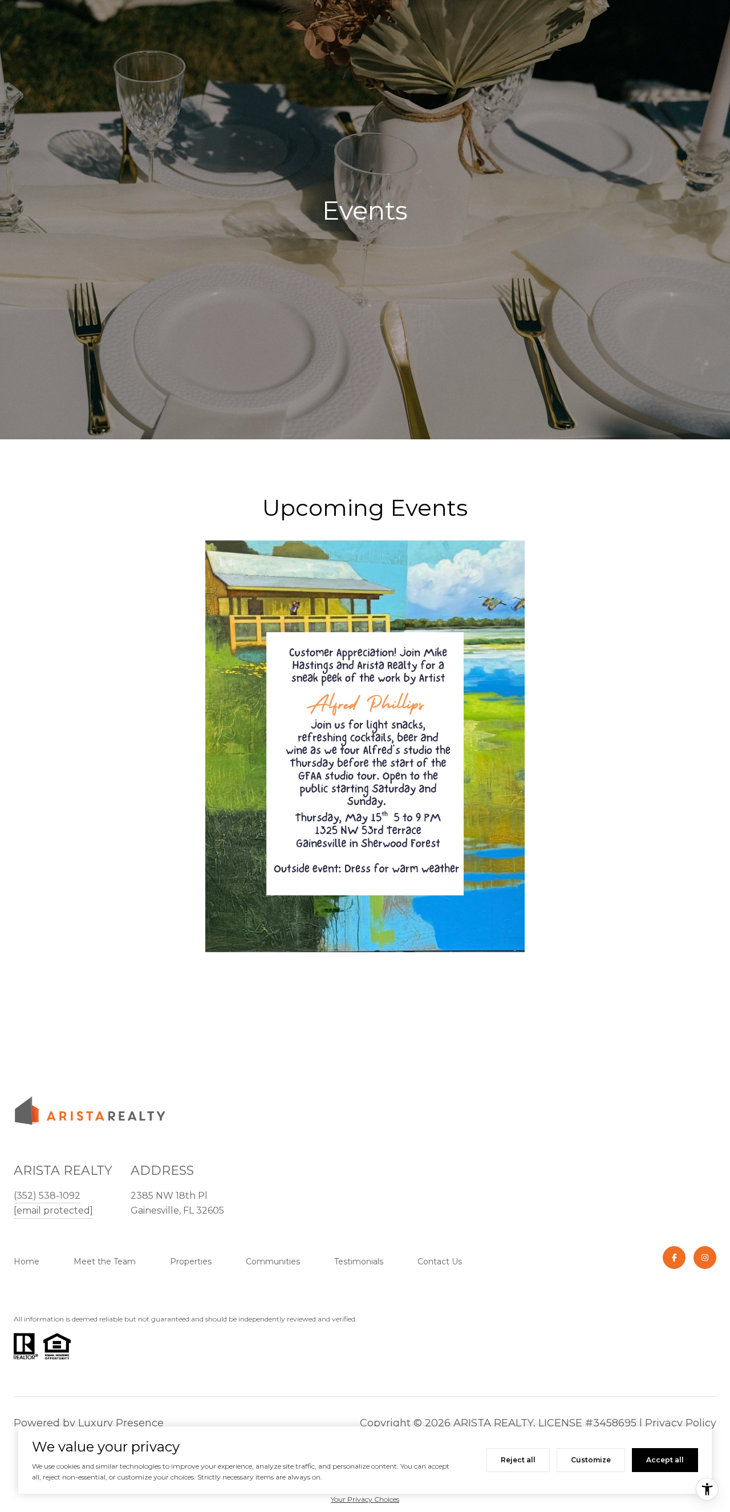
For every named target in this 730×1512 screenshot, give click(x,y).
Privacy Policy (680, 1423)
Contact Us (439, 1261)
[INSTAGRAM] (705, 1257)
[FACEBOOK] (674, 1257)
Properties (191, 1261)
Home (26, 1261)
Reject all (518, 1460)
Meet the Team (105, 1261)
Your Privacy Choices (365, 1499)
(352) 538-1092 (47, 1195)
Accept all (665, 1460)
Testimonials (358, 1261)
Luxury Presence (121, 1423)
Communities (273, 1261)
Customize (591, 1460)
